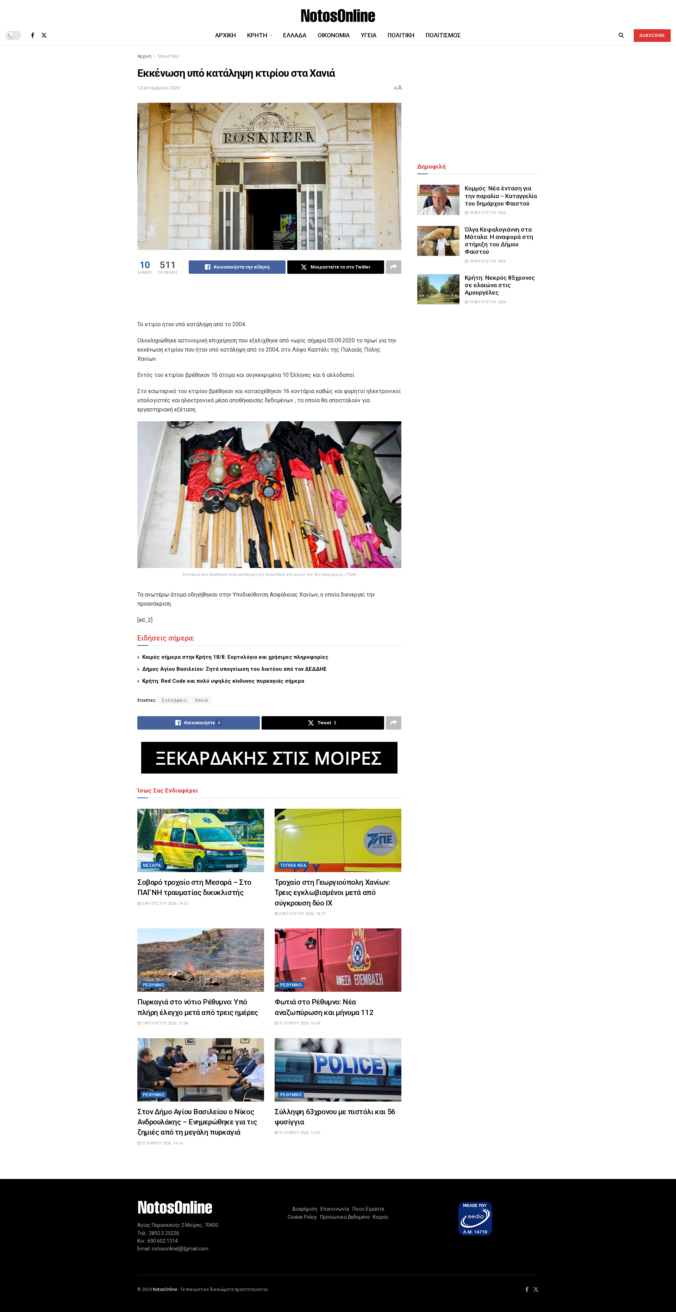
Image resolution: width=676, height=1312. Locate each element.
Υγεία (368, 35)
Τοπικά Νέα (168, 56)
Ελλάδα (294, 35)
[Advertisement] (269, 302)
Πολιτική (401, 35)
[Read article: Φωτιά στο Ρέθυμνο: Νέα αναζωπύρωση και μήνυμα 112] (338, 960)
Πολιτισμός (443, 35)
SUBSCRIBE (652, 35)
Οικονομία (334, 35)
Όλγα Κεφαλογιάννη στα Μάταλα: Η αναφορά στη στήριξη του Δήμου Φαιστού (499, 241)
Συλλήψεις (174, 700)
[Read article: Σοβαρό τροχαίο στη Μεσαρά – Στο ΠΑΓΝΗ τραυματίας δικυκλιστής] (200, 840)
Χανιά (201, 700)
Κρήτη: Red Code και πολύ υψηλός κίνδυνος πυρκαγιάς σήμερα (223, 681)
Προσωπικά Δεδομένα (344, 1217)
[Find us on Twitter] (44, 35)
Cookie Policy (302, 1217)
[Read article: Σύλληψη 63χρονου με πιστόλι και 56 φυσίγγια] (338, 1070)
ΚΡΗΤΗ (257, 35)
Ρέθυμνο (153, 985)
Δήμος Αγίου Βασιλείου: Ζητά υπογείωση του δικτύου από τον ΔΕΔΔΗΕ (234, 669)
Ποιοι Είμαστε (367, 1209)
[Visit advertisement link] (269, 758)
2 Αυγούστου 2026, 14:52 (164, 903)
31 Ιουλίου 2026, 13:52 (299, 1132)
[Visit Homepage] (338, 13)
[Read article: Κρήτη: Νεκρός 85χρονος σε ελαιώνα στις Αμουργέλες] (438, 289)
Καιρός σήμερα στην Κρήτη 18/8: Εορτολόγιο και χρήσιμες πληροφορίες (235, 657)
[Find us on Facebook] (32, 35)
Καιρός (380, 1217)
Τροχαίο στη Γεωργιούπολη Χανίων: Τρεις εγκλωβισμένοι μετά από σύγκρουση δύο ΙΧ (332, 892)
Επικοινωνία (334, 1209)
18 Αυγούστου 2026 (487, 212)
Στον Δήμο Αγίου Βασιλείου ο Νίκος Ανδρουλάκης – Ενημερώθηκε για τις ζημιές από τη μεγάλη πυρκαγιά (197, 1122)
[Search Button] (621, 35)
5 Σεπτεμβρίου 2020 (158, 87)
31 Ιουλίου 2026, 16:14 (161, 1143)
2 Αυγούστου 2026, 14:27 (301, 914)
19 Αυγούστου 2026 (487, 302)
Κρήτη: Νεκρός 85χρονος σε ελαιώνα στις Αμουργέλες (500, 285)
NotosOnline (165, 1289)
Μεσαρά (152, 865)
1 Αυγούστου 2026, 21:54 (164, 1023)
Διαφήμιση (304, 1209)
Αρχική (225, 35)
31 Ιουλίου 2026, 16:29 (299, 1023)
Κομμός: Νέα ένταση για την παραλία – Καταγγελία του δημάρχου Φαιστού (501, 196)
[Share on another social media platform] (393, 267)
